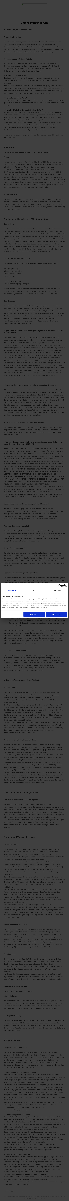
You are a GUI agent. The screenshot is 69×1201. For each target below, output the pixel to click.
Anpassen (33, 614)
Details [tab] (34, 590)
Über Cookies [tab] (57, 590)
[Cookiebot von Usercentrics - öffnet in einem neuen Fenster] (59, 585)
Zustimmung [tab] (12, 590)
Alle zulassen (56, 614)
